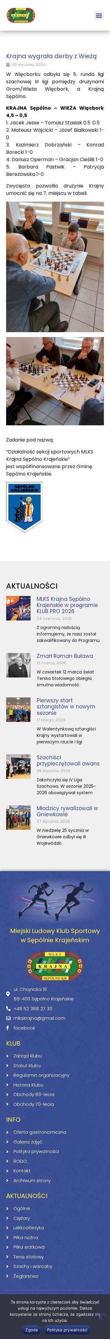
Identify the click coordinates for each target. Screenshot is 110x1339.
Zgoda (31, 1329)
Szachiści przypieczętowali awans (68, 760)
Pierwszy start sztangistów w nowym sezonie (66, 707)
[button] (99, 15)
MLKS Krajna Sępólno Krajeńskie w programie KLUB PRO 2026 (67, 605)
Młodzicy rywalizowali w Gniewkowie (67, 811)
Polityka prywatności (67, 1329)
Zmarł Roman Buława (65, 656)
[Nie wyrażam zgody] (100, 1316)
